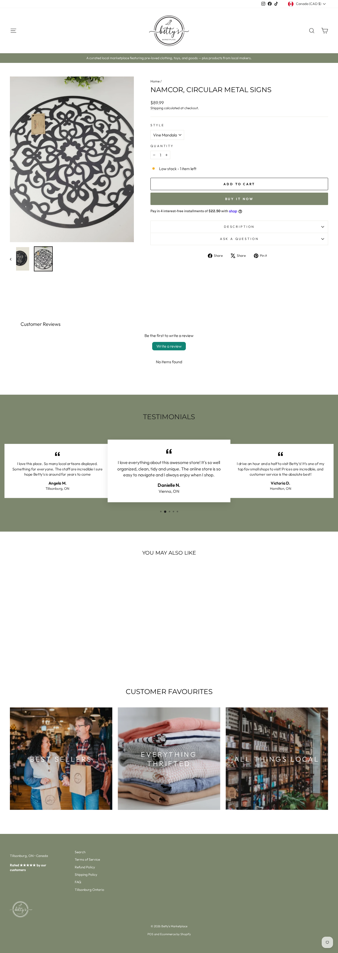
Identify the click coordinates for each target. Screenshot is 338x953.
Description (239, 227)
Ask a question (239, 239)
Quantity (162, 146)
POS (150, 934)
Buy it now (239, 199)
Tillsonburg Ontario (89, 889)
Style (157, 125)
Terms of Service (87, 859)
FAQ (78, 882)
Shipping (156, 108)
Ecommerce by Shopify (175, 934)
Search (80, 852)
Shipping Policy (86, 874)
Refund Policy (85, 867)
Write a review (169, 346)
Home (155, 81)
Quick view (48, 638)
